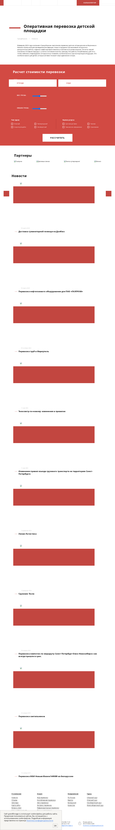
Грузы (34, 2)
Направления (47, 2)
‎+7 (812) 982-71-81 (64, 822)
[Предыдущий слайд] (6, 193)
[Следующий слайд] (108, 193)
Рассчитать (57, 137)
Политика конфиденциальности (93, 825)
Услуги (25, 2)
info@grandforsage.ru (66, 825)
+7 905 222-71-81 (64, 824)
